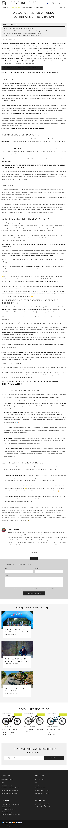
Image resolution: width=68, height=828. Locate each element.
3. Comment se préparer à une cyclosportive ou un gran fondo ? (22, 33)
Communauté (38, 8)
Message (7, 575)
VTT (36, 782)
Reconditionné (27, 8)
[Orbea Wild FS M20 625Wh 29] (11, 719)
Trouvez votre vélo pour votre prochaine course (21, 67)
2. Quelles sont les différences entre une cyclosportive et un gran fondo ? (25, 31)
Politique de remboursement (10, 790)
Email (37, 568)
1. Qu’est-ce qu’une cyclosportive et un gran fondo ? (18, 28)
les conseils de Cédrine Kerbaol (43, 344)
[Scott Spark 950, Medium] (34, 719)
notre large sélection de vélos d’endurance (44, 281)
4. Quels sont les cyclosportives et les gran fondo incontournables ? (23, 35)
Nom (6, 568)
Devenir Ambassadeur (42, 790)
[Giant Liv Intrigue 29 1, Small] (57, 719)
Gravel (37, 785)
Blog (60, 8)
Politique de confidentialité (9, 793)
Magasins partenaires (41, 793)
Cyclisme (34, 552)
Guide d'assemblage (41, 796)
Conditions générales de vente (10, 788)
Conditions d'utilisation (8, 796)
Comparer (6, 713)
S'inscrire (53, 757)
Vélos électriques (40, 788)
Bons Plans (16, 8)
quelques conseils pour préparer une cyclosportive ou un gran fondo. (32, 255)
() (55, 3)
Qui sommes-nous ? (7, 779)
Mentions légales (6, 785)
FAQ (65, 8)
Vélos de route (39, 779)
